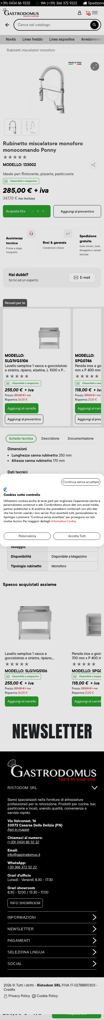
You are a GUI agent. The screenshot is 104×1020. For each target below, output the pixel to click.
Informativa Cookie (63, 521)
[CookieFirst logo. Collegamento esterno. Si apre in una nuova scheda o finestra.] (5, 489)
